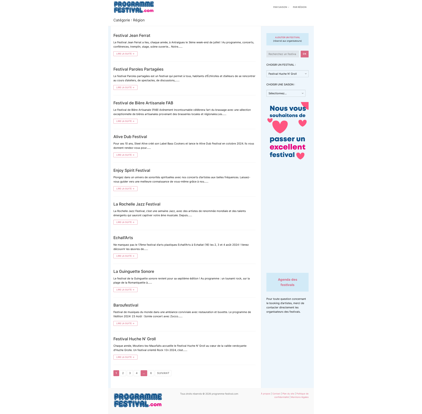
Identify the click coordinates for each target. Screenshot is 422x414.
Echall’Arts (123, 237)
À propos (265, 393)
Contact (276, 393)
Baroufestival (125, 305)
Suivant (163, 373)
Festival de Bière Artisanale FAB (143, 103)
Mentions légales (300, 397)
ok (304, 53)
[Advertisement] (287, 218)
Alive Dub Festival (130, 136)
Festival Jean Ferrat (131, 35)
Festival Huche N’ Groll (134, 338)
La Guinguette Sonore (133, 271)
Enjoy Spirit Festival (131, 170)
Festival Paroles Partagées (138, 69)
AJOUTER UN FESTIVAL (287, 37)
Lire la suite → (125, 53)
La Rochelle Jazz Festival (136, 204)
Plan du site (288, 393)
